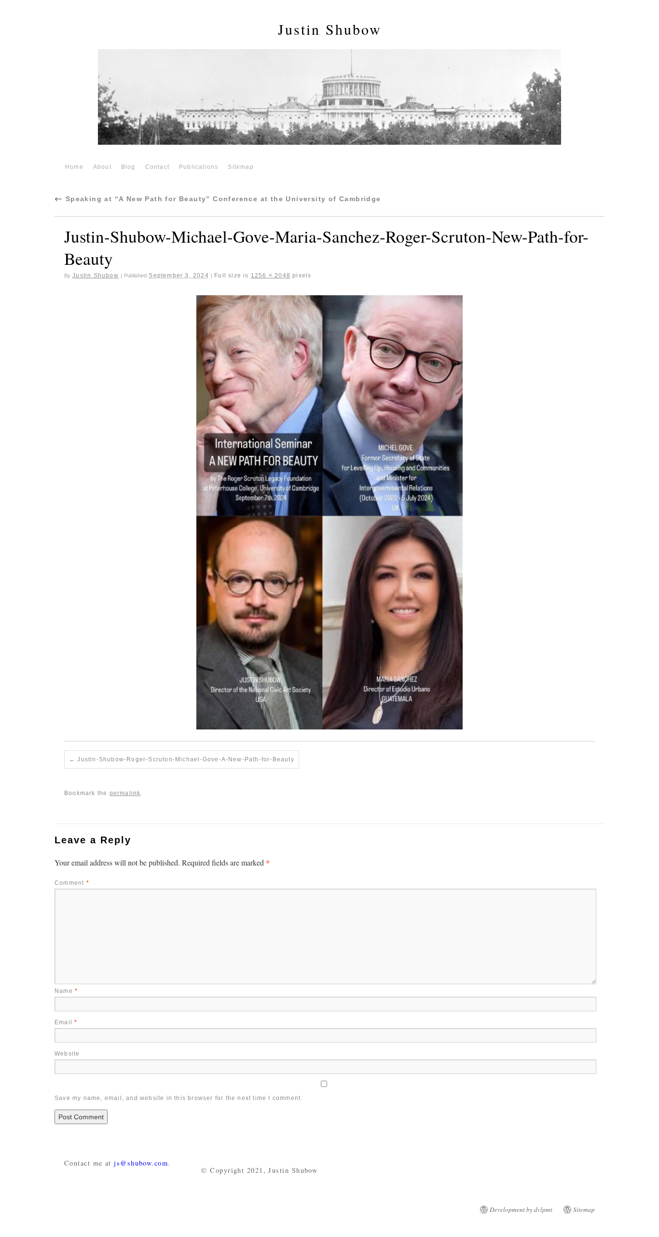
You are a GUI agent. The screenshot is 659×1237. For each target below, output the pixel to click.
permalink (125, 793)
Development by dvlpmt (521, 1209)
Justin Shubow (330, 29)
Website (67, 1053)
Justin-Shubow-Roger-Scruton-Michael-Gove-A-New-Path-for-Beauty (185, 759)
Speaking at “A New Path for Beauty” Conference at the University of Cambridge (218, 199)
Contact (157, 167)
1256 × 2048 (270, 275)
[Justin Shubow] (329, 101)
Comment (72, 883)
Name (66, 991)
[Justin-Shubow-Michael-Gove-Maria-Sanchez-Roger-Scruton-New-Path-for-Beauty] (329, 512)
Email (66, 1022)
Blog (128, 167)
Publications (198, 167)
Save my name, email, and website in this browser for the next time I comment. (178, 1098)
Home (74, 167)
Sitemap (240, 167)
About (102, 167)
